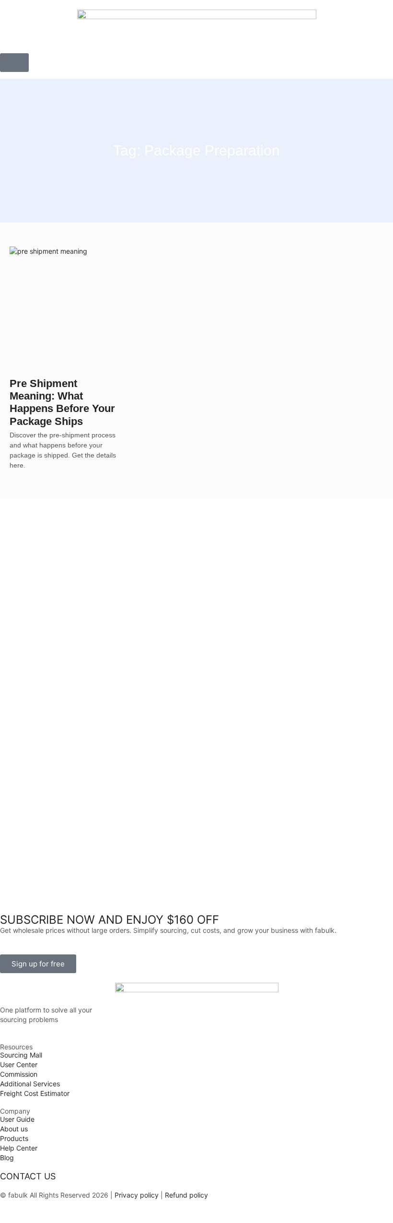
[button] (14, 62)
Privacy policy (136, 1195)
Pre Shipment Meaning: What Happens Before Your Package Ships (62, 402)
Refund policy (186, 1195)
